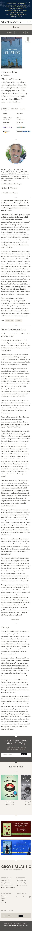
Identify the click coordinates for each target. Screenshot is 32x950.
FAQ (2, 901)
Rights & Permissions (21, 885)
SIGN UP (24, 754)
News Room (4, 896)
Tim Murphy (6, 75)
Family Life (9, 320)
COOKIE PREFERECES (23, 925)
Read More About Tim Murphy (11, 184)
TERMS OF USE (15, 925)
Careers (3, 898)
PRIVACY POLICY (7, 925)
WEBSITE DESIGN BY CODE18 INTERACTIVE (16, 927)
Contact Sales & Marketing (8, 888)
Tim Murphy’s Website (10, 193)
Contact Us (4, 903)
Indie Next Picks (5, 881)
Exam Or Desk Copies (21, 883)
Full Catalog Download (7, 885)
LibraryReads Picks (6, 883)
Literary (18, 320)
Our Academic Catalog (21, 881)
